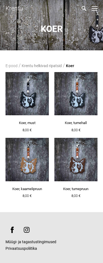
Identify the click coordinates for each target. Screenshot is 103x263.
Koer (70, 66)
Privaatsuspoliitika (21, 248)
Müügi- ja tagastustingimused (30, 242)
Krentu (14, 8)
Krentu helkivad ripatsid (42, 66)
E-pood (11, 66)
